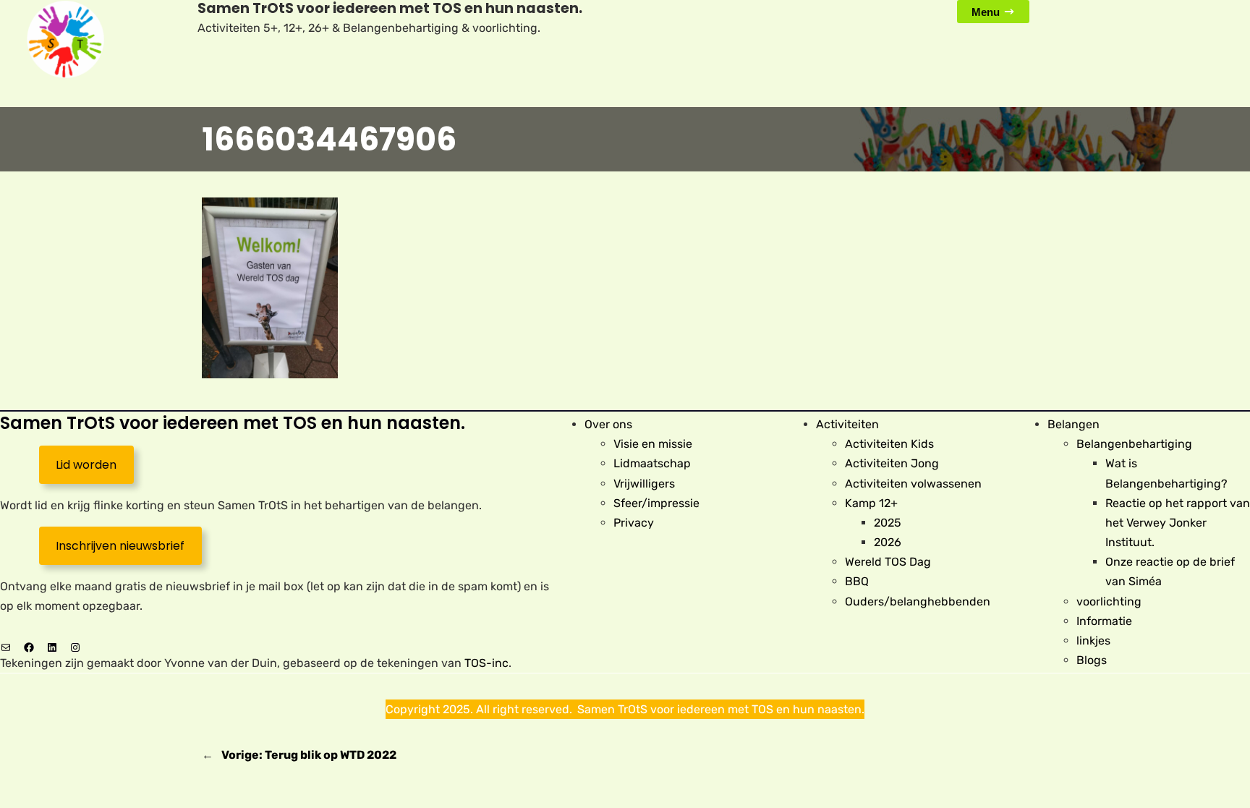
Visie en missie (652, 444)
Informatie (1104, 621)
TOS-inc (486, 663)
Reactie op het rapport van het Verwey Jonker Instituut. (1177, 522)
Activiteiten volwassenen (913, 483)
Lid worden (86, 464)
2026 (887, 542)
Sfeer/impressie (656, 503)
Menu (985, 12)
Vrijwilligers (644, 483)
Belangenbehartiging (1134, 444)
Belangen (1073, 424)
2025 (887, 523)
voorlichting (1108, 601)
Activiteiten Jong (892, 463)
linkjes (1093, 640)
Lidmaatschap (652, 463)
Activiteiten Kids (889, 444)
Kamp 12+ (871, 503)
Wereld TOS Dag (888, 562)
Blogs (1091, 660)
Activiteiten (847, 424)
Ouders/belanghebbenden (917, 601)
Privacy (633, 523)
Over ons (608, 424)
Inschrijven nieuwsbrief (120, 545)
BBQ (857, 581)
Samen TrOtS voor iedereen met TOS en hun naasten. (232, 423)
